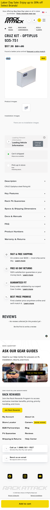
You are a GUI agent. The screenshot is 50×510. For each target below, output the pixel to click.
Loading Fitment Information (18, 139)
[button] (25, 326)
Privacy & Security (13, 495)
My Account (8, 417)
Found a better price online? (25, 51)
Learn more (20, 261)
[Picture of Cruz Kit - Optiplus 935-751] (26, 108)
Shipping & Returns (11, 439)
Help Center (31, 439)
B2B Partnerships (11, 428)
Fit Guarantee (9, 433)
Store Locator (9, 422)
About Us (29, 417)
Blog (27, 428)
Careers (35, 422)
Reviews (29, 433)
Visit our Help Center (35, 373)
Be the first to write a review (25, 326)
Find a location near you (26, 13)
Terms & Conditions (36, 495)
